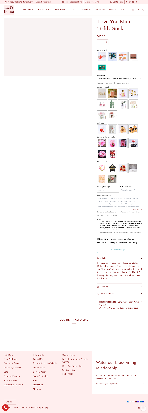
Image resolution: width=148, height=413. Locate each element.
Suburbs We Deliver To (13, 384)
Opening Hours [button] (68, 355)
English (9, 402)
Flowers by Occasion (12, 367)
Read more (102, 278)
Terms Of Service (40, 376)
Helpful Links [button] (38, 355)
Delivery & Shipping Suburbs (45, 363)
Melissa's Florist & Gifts (15, 407)
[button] (28, 10)
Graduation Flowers (12, 363)
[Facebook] (139, 408)
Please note (104, 287)
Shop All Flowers (11, 359)
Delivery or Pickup (107, 293)
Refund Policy (39, 367)
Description (102, 258)
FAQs (35, 380)
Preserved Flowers (12, 376)
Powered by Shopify (39, 407)
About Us (37, 389)
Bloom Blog (38, 384)
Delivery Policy (39, 372)
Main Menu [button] (8, 355)
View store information (129, 308)
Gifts (6, 372)
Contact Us (37, 359)
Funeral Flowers (10, 380)
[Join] (141, 383)
